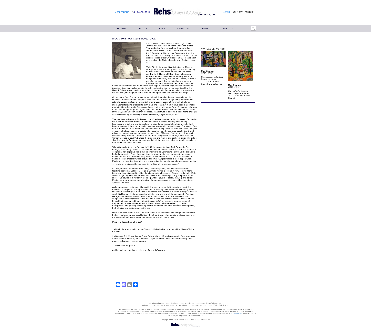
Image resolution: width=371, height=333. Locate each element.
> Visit (226, 12)
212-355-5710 (142, 12)
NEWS (162, 28)
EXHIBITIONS (183, 28)
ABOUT (205, 28)
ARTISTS (143, 28)
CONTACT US (226, 28)
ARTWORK (121, 28)
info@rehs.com (237, 314)
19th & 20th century (242, 12)
